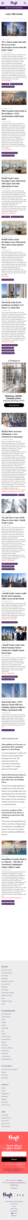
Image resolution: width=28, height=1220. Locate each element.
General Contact (6, 1126)
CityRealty (19, 1180)
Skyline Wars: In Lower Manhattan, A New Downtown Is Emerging (12, 434)
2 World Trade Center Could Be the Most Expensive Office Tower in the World (14, 596)
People (3, 1088)
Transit (3, 1004)
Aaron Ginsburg (7, 52)
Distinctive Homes (7, 279)
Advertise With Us (6, 1118)
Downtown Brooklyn (7, 1048)
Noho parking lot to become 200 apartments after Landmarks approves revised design (14, 746)
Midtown (4, 1022)
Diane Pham (6, 525)
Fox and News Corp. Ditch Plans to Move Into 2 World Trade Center (13, 520)
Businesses (5, 1096)
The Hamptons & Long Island (10, 1069)
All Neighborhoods (7, 1059)
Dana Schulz (6, 250)
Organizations (5, 1093)
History (21, 494)
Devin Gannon (7, 121)
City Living (5, 84)
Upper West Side (6, 1014)
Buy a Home (5, 1102)
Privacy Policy (16, 1169)
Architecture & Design (8, 992)
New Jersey (5, 1075)
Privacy (14, 1206)
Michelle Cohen (7, 601)
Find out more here (8, 673)
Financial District (6, 1039)
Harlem (4, 1019)
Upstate (4, 1072)
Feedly (15, 1213)
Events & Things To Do (8, 981)
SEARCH (25, 3)
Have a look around (8, 213)
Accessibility (14, 1211)
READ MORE (5, 276)
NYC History (5, 990)
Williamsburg (5, 1050)
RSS (15, 1215)
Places (3, 1091)
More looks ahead (8, 341)
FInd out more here (8, 560)
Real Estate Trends (8, 86)
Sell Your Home (6, 1105)
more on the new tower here (11, 898)
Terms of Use (7, 1169)
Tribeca (3, 1033)
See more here (6, 80)
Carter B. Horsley (8, 439)
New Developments (16, 84)
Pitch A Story (5, 1120)
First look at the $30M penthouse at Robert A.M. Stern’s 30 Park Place (13, 305)
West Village (5, 1028)
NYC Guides (5, 975)
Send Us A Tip (5, 1123)
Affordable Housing (7, 1001)
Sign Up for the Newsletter (14, 7)
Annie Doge (6, 189)
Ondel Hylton (7, 869)
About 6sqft (5, 1115)
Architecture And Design (9, 152)
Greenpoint (5, 1053)
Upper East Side (6, 1017)
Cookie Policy (14, 1208)
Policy (3, 998)
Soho (3, 1031)
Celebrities (5, 216)
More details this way (9, 619)
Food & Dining (5, 984)
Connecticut (5, 1078)
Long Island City (6, 1056)
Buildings (4, 1099)
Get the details (7, 149)
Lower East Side (6, 1036)
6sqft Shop (4, 978)
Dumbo (4, 1042)
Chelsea (4, 1025)
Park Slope (4, 1045)
